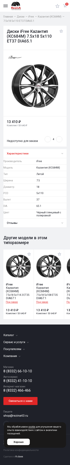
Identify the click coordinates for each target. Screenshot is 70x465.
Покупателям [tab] (12, 349)
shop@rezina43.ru (15, 415)
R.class (19, 456)
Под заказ (12, 302)
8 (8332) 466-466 (17, 390)
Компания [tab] (10, 356)
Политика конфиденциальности (21, 450)
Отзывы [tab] (12, 223)
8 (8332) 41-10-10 (17, 381)
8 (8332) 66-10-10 (17, 371)
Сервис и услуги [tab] (14, 342)
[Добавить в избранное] (60, 36)
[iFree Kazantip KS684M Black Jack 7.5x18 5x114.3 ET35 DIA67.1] (18, 266)
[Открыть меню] (5, 6)
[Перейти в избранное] (57, 5)
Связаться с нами (20, 401)
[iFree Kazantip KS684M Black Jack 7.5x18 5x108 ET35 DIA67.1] (48, 266)
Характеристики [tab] (18, 153)
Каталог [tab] (9, 335)
